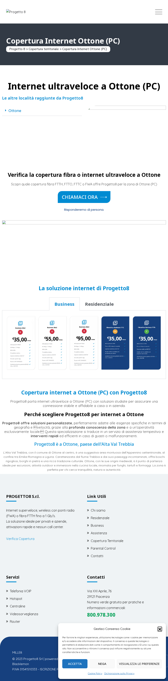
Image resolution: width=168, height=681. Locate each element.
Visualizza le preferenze (139, 664)
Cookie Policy (95, 673)
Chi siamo (98, 510)
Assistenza (99, 533)
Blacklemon (20, 664)
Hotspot (16, 599)
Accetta (75, 664)
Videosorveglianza (24, 614)
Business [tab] (64, 304)
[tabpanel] (84, 344)
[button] (160, 629)
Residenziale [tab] (99, 304)
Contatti (97, 556)
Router (15, 621)
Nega (102, 664)
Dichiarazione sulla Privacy (119, 673)
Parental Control (103, 548)
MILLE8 (17, 652)
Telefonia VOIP (20, 591)
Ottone (14, 110)
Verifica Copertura (20, 539)
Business (97, 525)
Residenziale (100, 518)
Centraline (17, 606)
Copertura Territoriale (107, 541)
